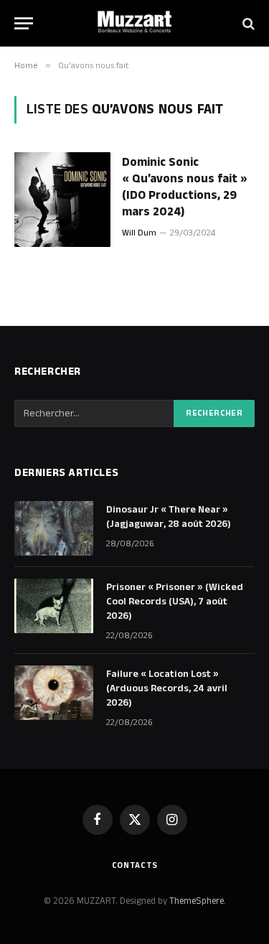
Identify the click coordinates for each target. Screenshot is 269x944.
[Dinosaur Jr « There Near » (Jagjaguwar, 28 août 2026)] (53, 528)
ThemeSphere (196, 900)
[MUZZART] (135, 23)
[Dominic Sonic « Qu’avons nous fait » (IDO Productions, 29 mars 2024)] (62, 199)
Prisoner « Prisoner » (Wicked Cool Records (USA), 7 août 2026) (174, 601)
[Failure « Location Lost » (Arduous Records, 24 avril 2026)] (53, 692)
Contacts (135, 865)
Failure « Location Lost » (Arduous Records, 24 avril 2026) (166, 688)
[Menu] (23, 23)
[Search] (247, 23)
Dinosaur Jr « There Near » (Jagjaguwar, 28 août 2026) (168, 517)
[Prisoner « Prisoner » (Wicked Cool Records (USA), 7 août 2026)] (53, 606)
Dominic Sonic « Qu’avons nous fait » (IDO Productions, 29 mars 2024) (184, 187)
